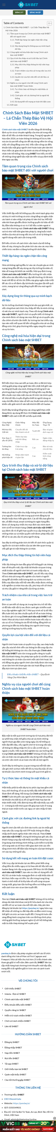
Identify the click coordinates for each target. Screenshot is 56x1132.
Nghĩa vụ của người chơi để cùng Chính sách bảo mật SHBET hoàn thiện (29, 84)
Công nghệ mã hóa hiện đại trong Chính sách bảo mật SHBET (29, 53)
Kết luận (14, 105)
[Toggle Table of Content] (48, 23)
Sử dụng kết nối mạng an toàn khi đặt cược (33, 102)
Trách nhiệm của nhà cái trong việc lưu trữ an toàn (33, 72)
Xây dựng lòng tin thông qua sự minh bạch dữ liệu (32, 47)
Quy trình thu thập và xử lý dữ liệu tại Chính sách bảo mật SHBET (28, 59)
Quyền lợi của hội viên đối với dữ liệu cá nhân (32, 78)
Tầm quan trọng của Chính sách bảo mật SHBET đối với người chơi (30, 35)
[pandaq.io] (28, 4)
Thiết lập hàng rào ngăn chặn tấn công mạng (31, 41)
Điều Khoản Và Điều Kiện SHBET (22, 674)
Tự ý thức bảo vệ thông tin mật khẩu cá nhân (31, 90)
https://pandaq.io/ (21, 1103)
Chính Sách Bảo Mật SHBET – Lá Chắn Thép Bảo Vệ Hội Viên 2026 (27, 29)
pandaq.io (6, 953)
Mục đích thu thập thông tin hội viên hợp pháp (32, 66)
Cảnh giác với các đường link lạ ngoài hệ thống (32, 96)
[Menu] (4, 4)
